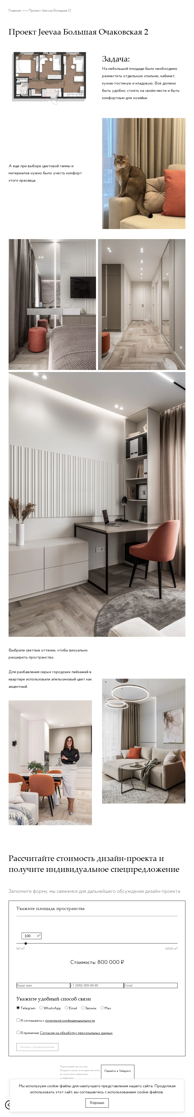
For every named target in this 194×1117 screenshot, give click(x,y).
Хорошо (97, 1103)
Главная (15, 10)
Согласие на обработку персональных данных (76, 1033)
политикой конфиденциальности (70, 1020)
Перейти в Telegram (117, 1071)
